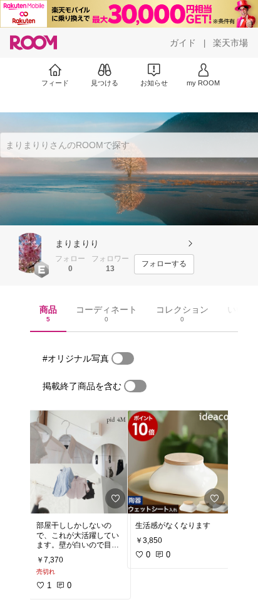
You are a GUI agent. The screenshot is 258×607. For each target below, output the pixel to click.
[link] (79, 462)
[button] (30, 253)
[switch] (122, 358)
